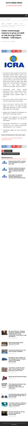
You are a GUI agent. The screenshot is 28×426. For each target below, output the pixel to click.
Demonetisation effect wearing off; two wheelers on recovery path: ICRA (17, 162)
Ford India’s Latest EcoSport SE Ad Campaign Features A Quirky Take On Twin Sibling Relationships (17, 359)
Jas (14, 41)
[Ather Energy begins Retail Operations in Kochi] (4, 344)
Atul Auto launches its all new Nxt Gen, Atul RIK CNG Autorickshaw (17, 413)
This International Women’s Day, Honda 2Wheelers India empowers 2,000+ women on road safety (17, 386)
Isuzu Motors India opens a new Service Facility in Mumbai (17, 350)
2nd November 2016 (7, 41)
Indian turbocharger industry (11, 153)
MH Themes (14, 424)
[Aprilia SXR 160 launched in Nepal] (4, 378)
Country (9, 23)
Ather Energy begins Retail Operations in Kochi (16, 343)
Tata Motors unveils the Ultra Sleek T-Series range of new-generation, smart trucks (17, 369)
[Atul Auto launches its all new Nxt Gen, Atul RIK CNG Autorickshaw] (4, 413)
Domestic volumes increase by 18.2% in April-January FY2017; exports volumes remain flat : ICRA (17, 170)
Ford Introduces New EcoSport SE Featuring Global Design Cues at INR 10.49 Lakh (17, 395)
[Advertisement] (14, 10)
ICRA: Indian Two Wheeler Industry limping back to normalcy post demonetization (17, 176)
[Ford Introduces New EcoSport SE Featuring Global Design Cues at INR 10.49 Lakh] (4, 396)
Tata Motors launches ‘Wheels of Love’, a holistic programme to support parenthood (18, 404)
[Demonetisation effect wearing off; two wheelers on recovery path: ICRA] (4, 162)
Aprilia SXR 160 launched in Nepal (17, 376)
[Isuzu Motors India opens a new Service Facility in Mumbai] (4, 351)
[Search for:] (14, 19)
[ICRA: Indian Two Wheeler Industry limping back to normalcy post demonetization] (4, 176)
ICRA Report (8, 151)
